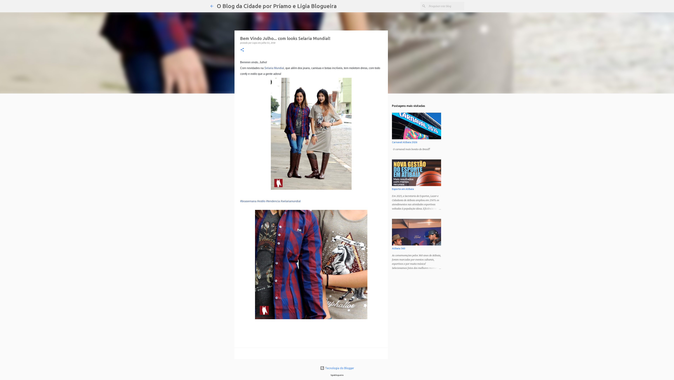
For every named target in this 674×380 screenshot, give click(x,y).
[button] (242, 50)
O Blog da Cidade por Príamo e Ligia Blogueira (277, 6)
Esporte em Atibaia (403, 189)
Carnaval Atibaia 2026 (404, 142)
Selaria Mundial (274, 68)
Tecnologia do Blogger (339, 368)
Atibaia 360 (398, 248)
